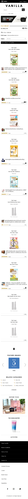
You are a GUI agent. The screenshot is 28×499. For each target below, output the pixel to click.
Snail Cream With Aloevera (14, 49)
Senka (14, 370)
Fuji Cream (14, 47)
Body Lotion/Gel (14, 204)
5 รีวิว (24, 194)
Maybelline (4, 483)
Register (25, 1)
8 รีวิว (25, 133)
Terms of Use (4, 452)
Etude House (4, 475)
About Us (3, 456)
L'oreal (3, 470)
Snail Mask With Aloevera (14, 80)
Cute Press (3, 479)
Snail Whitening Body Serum (14, 202)
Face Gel (14, 173)
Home (2, 13)
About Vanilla (4, 443)
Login (21, 1)
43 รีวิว (23, 72)
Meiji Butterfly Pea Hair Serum (14, 296)
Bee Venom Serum (14, 264)
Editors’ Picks (14, 397)
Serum (14, 266)
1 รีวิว (25, 225)
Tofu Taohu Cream (14, 232)
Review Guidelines (5, 447)
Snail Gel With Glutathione (14, 171)
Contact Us (4, 460)
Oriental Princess (5, 466)
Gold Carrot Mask (14, 322)
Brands (6, 13)
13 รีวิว (22, 102)
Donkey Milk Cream (14, 110)
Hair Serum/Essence (14, 298)
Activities (14, 437)
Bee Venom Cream (14, 141)
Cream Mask (14, 82)
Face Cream (14, 51)
